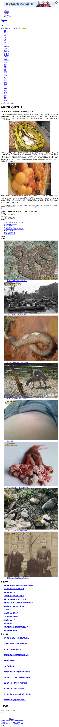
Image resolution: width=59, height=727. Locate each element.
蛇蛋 (5, 36)
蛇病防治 (6, 48)
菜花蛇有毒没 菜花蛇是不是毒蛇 (14, 606)
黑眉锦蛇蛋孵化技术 (9, 232)
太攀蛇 (5, 95)
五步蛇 (5, 66)
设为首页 (6, 12)
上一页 (37, 206)
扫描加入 (11, 719)
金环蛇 (5, 80)
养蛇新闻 (6, 55)
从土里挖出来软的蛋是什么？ (13, 649)
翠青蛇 (5, 88)
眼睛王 (5, 69)
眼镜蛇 (5, 62)
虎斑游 (5, 92)
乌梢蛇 (5, 71)
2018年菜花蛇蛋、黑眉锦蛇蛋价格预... (14, 229)
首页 (5, 31)
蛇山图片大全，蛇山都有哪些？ (14, 688)
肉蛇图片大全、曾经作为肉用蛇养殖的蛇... (17, 677)
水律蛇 (5, 64)
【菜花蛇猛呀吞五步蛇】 (12, 616)
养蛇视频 (6, 50)
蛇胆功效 (6, 45)
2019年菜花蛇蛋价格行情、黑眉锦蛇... (14, 222)
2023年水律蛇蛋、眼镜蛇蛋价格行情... (16, 643)
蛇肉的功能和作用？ (10, 660)
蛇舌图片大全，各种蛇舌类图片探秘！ (16, 683)
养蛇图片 (6, 51)
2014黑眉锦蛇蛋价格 (9, 234)
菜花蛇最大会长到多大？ (12, 613)
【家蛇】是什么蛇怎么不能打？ (14, 596)
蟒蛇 (5, 74)
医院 (5, 40)
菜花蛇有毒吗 (8, 623)
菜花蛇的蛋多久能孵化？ (10, 224)
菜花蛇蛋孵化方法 (9, 225)
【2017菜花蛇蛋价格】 (10, 230)
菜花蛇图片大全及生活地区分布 (14, 589)
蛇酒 (5, 37)
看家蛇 (6, 28)
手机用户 (6, 10)
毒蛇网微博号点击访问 (17, 720)
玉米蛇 (5, 82)
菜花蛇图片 (7, 609)
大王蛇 (5, 67)
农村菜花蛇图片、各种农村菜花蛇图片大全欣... (19, 603)
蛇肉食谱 (6, 47)
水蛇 (5, 77)
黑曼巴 (5, 87)
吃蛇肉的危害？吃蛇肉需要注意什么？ (16, 655)
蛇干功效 (6, 60)
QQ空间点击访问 (15, 722)
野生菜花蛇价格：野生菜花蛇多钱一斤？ (17, 627)
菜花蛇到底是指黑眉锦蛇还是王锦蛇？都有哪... (19, 585)
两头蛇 (5, 93)
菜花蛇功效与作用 (9, 592)
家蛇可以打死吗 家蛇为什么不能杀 (15, 599)
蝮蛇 (5, 85)
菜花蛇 (5, 72)
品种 (5, 42)
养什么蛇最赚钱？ (9, 666)
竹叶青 (5, 84)
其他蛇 (5, 100)
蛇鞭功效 (6, 56)
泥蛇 (5, 97)
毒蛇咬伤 (6, 53)
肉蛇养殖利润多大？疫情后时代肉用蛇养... (17, 672)
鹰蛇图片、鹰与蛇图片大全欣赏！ (15, 700)
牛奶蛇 (5, 90)
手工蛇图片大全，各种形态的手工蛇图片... (17, 694)
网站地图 (6, 15)
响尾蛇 (5, 98)
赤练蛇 (5, 75)
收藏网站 (6, 13)
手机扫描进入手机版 (17, 724)
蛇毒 (5, 39)
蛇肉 (5, 34)
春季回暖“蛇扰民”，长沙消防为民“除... (16, 638)
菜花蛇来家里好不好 (10, 630)
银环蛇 (5, 79)
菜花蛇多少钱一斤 (9, 620)
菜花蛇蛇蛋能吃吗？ (9, 227)
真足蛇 (2, 28)
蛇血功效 (6, 58)
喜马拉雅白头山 (13, 28)
